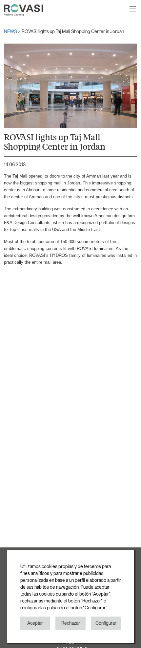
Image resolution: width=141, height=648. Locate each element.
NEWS (11, 31)
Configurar (105, 623)
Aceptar (35, 623)
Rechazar (70, 623)
